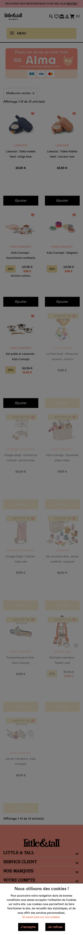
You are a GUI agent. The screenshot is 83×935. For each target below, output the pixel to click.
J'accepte (28, 927)
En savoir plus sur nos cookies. (41, 917)
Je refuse (55, 927)
